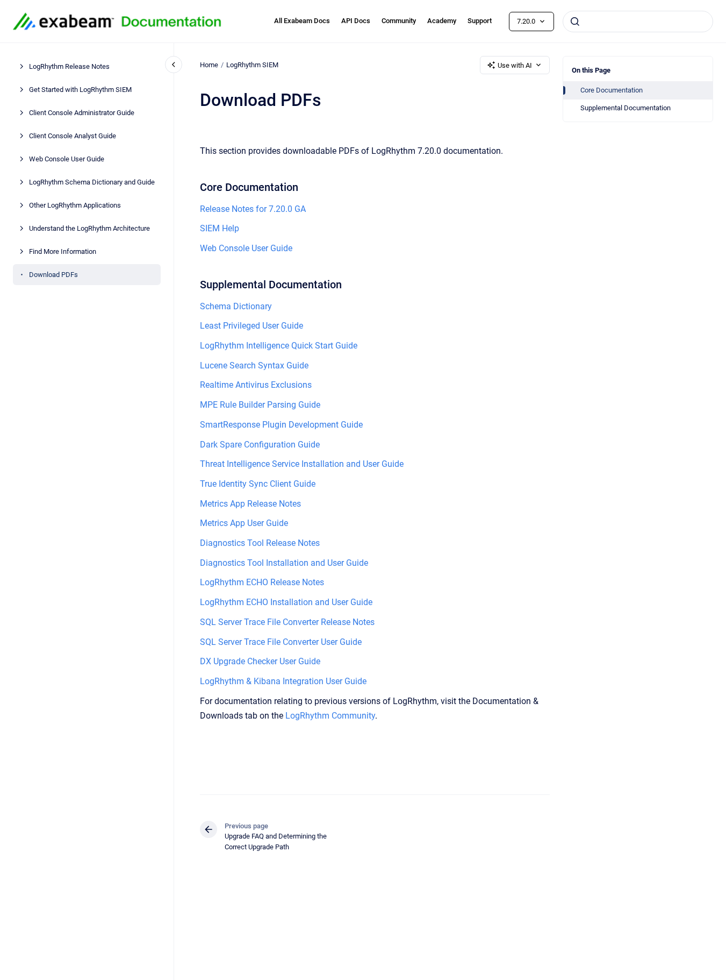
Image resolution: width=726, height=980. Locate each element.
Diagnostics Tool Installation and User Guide (284, 563)
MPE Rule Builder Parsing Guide (260, 405)
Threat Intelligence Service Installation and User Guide (302, 464)
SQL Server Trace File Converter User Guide (281, 642)
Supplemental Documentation (625, 108)
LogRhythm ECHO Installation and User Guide (286, 602)
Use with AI (515, 65)
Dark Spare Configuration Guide (260, 444)
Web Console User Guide (66, 159)
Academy (441, 21)
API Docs (355, 21)
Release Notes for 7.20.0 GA (253, 209)
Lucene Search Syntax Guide (254, 365)
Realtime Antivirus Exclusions (256, 385)
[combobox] (638, 21)
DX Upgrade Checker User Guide (260, 661)
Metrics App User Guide (244, 523)
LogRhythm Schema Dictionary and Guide (92, 182)
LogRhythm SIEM (252, 65)
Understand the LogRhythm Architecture (89, 228)
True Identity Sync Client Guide (257, 484)
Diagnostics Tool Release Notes (260, 543)
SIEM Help (219, 228)
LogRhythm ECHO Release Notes (262, 582)
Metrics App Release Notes (250, 504)
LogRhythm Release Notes (69, 66)
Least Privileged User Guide (251, 326)
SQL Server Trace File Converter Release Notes (287, 622)
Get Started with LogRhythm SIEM (80, 90)
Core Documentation (611, 90)
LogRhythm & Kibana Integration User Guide (283, 681)
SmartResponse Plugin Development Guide (281, 425)
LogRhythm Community (330, 716)
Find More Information (62, 251)
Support (480, 21)
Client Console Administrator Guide (81, 113)
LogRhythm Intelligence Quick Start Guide (278, 345)
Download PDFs (53, 275)
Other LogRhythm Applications (75, 205)
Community (399, 21)
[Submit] (575, 21)
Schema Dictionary (236, 306)
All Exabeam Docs (302, 21)
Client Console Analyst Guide (72, 136)
